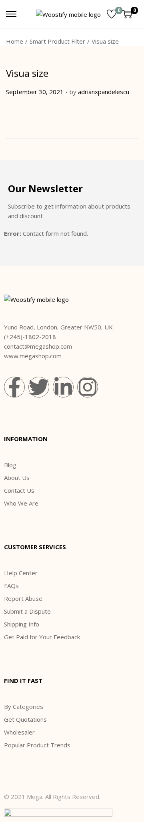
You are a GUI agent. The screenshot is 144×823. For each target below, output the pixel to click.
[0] (111, 14)
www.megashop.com (33, 356)
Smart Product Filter (57, 41)
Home (14, 41)
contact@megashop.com (38, 346)
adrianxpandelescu (103, 92)
